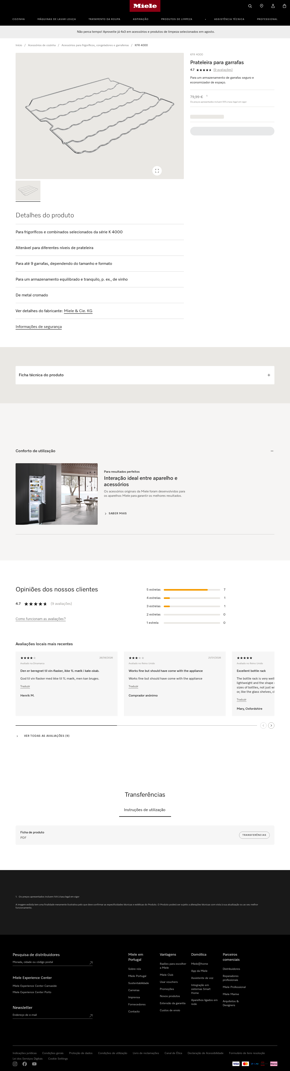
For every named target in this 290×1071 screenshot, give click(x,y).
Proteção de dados (81, 1053)
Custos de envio (170, 1010)
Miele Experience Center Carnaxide (35, 986)
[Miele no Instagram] (15, 1064)
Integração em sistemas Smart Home (200, 989)
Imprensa (134, 997)
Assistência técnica (229, 19)
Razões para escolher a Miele (173, 966)
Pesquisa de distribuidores (36, 955)
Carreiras (133, 990)
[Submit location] (91, 963)
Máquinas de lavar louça (56, 19)
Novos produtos (170, 996)
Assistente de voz (202, 978)
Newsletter (22, 1008)
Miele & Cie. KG (78, 311)
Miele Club (166, 975)
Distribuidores (231, 969)
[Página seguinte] (271, 725)
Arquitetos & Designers (231, 1003)
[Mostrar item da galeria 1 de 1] (28, 191)
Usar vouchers (169, 982)
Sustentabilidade (138, 983)
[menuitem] (20, 19)
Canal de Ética (173, 1053)
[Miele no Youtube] (34, 1064)
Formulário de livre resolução (247, 1053)
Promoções (167, 989)
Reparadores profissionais (231, 978)
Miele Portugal (137, 976)
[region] (100, 116)
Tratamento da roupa (104, 19)
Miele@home (199, 964)
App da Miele (199, 971)
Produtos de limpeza (176, 19)
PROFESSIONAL (267, 19)
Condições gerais (53, 1053)
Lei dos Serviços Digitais (28, 1058)
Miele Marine (231, 994)
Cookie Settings (58, 1058)
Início (19, 45)
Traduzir (25, 686)
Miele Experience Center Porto (32, 992)
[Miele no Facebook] (24, 1064)
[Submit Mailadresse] (91, 1015)
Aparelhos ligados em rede (204, 1002)
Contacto (134, 1011)
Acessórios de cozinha (42, 45)
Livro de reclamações (146, 1053)
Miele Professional (234, 987)
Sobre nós (134, 969)
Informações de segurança (39, 327)
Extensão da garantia (172, 1003)
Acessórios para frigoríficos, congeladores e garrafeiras (95, 45)
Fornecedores (137, 1004)
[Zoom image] (157, 171)
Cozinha (18, 19)
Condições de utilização (112, 1053)
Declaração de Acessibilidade (206, 1053)
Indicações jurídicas (25, 1053)
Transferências (254, 835)
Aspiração (141, 19)
